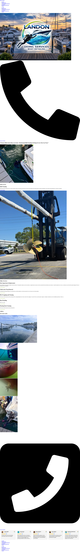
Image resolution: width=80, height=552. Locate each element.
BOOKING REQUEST (5, 5)
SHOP (3, 6)
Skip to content (2, 0)
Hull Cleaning (4, 2)
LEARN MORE (2, 287)
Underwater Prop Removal (6, 3)
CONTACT (3, 4)
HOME (3, 7)
